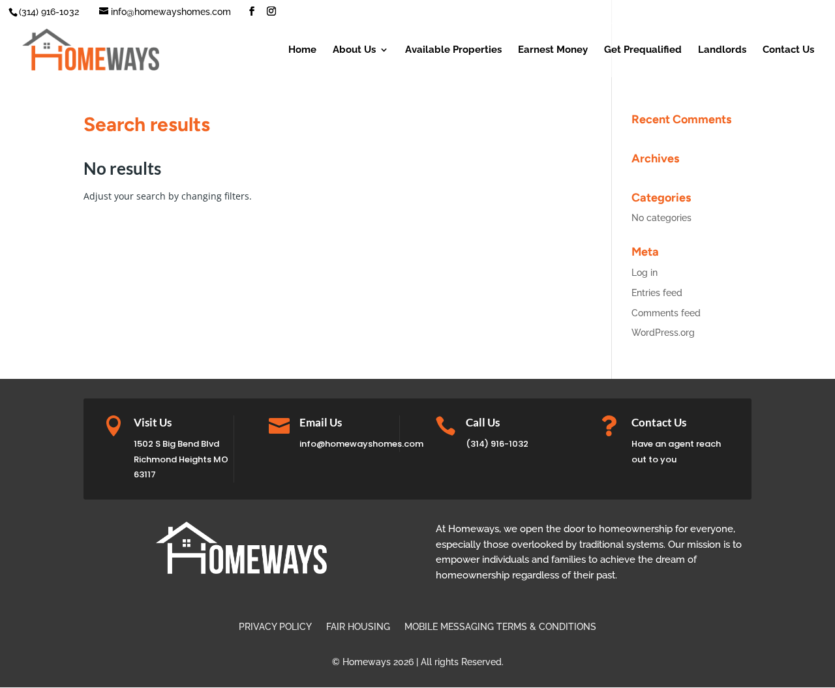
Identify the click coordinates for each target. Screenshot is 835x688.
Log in (644, 272)
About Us (354, 50)
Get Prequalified (643, 50)
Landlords (722, 50)
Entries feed (656, 293)
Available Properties (453, 50)
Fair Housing (358, 627)
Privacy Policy (275, 627)
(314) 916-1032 (497, 444)
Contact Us (788, 50)
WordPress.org (663, 332)
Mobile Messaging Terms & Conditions (500, 627)
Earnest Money (553, 50)
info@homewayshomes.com (361, 444)
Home (302, 50)
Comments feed (666, 313)
